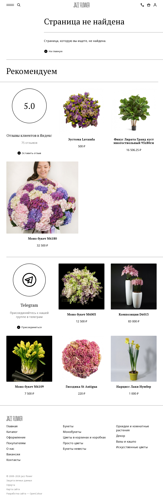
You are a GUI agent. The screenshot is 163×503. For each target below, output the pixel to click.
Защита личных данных (19, 480)
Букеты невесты (74, 448)
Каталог (12, 432)
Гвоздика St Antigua (81, 387)
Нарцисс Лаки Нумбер (133, 387)
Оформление (15, 437)
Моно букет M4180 (42, 238)
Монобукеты (72, 432)
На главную (56, 51)
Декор (120, 436)
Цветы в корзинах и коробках (84, 437)
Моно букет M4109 (29, 387)
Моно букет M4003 (81, 314)
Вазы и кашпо (126, 441)
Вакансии (13, 454)
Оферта (10, 484)
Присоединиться (31, 327)
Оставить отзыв (31, 153)
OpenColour (36, 493)
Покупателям (16, 443)
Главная (12, 426)
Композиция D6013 (134, 314)
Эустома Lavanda (81, 139)
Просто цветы (73, 443)
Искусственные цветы (132, 447)
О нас (10, 448)
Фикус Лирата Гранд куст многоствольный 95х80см (133, 141)
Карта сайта (13, 489)
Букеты (68, 426)
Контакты (13, 460)
